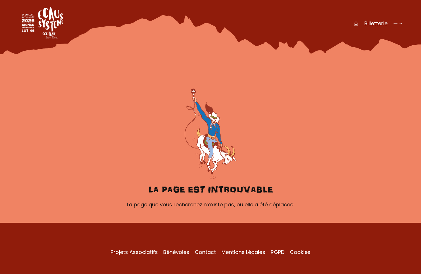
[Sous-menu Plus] (400, 23)
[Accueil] (356, 23)
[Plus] (395, 23)
